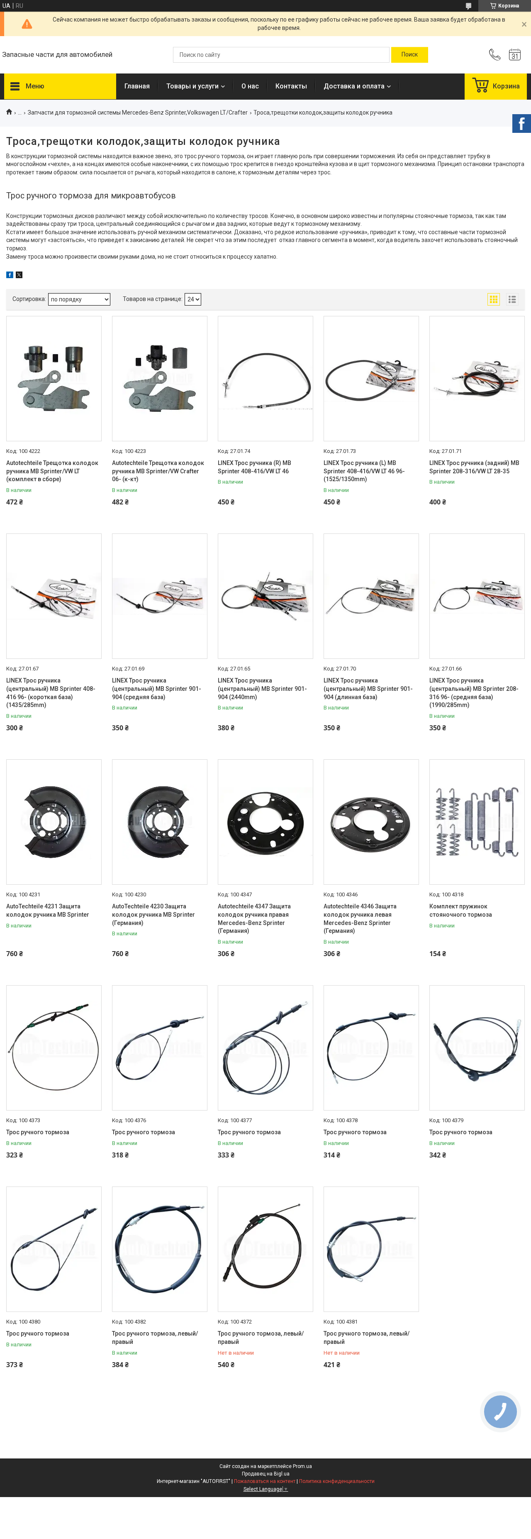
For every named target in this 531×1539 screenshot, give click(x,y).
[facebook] (9, 276)
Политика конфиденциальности (337, 1481)
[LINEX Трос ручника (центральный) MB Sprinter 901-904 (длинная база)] (371, 596)
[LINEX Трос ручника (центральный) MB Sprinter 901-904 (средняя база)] (159, 596)
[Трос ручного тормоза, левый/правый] (159, 1249)
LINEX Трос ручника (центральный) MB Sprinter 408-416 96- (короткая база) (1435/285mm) (50, 692)
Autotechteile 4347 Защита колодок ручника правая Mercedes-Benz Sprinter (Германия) (254, 918)
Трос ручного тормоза (37, 1132)
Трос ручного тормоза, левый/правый (155, 1337)
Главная (137, 86)
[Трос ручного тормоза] (54, 1048)
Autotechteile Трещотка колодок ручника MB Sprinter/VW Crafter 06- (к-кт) (158, 471)
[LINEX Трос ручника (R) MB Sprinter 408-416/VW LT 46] (265, 378)
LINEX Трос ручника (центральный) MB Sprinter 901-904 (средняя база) (156, 688)
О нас (250, 86)
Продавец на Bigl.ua (266, 1474)
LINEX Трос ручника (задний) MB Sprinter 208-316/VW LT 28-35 (474, 467)
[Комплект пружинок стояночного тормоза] (477, 822)
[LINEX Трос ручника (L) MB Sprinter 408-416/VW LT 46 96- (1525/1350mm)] (371, 378)
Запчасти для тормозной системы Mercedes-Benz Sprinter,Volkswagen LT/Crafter (138, 112)
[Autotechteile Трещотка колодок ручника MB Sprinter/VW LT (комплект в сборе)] (54, 378)
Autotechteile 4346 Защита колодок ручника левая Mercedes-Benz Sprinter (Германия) (360, 918)
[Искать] (409, 55)
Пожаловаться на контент (264, 1481)
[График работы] (515, 54)
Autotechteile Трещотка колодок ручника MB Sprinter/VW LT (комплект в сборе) (52, 471)
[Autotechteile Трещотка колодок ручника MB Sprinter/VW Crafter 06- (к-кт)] (159, 378)
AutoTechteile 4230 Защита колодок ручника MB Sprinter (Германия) (153, 914)
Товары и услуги (192, 86)
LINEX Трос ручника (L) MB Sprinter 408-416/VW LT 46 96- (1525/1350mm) (364, 471)
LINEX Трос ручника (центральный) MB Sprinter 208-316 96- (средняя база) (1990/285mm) (474, 692)
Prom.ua (302, 1466)
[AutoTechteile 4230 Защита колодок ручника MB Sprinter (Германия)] (159, 822)
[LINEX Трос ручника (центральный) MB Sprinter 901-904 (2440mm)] (265, 596)
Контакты (291, 86)
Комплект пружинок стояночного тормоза (460, 910)
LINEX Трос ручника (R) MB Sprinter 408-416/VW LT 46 (254, 467)
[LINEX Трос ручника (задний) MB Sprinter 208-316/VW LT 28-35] (477, 378)
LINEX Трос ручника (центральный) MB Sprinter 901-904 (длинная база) (368, 688)
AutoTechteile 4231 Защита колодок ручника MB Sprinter (47, 910)
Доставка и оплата (354, 86)
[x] (19, 276)
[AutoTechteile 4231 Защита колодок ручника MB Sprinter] (54, 822)
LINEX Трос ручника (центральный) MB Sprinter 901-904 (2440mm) (262, 688)
